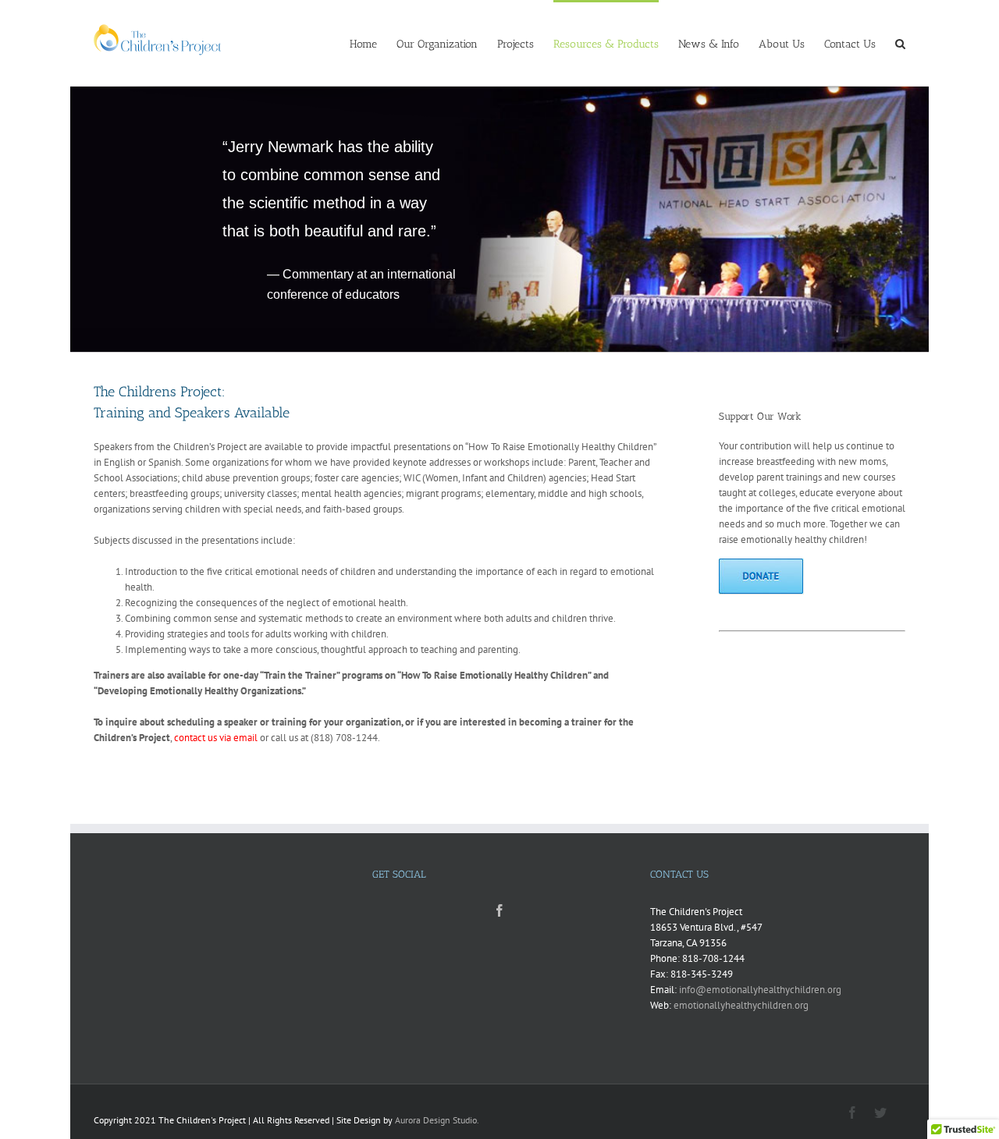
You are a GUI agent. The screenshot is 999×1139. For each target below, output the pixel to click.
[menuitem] (373, 43)
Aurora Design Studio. (437, 1120)
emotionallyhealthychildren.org (741, 1005)
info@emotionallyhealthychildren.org (760, 989)
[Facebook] (499, 910)
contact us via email (216, 737)
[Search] (900, 43)
